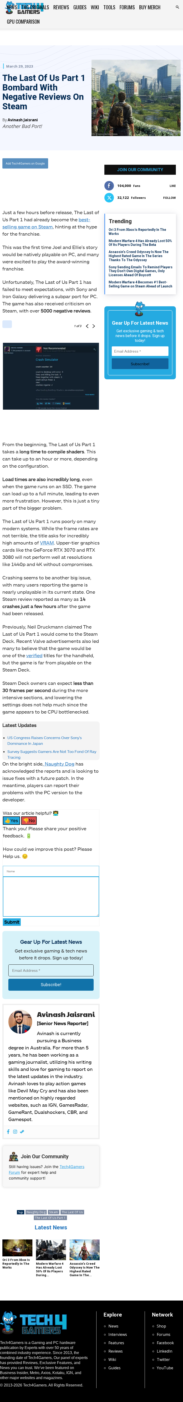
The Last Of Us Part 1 (50, 1218)
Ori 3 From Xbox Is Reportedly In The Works (16, 1263)
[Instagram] (15, 1131)
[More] (77, 183)
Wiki (95, 7)
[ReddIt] (66, 183)
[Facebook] (33, 183)
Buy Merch (149, 7)
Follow (169, 198)
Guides (79, 7)
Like (173, 186)
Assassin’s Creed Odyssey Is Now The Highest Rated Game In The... (85, 1269)
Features (116, 1342)
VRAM (47, 542)
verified (34, 655)
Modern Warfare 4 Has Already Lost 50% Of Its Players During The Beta (140, 243)
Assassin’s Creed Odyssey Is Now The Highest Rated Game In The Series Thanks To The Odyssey (138, 256)
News (12, 7)
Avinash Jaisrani (23, 119)
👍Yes (11, 820)
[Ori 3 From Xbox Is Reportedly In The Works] (17, 1247)
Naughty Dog (59, 764)
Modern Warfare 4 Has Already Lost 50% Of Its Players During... (50, 1269)
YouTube (165, 1367)
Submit (11, 922)
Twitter (163, 1359)
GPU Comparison (23, 21)
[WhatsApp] (55, 183)
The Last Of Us (72, 1212)
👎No (29, 820)
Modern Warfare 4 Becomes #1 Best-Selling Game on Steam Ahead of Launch (140, 284)
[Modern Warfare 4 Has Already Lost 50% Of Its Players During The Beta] (51, 1249)
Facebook (165, 1342)
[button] (177, 7)
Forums (127, 7)
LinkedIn (164, 1351)
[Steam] (22, 1131)
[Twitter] (44, 183)
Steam (53, 1212)
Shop (161, 1326)
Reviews (61, 7)
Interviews (117, 1334)
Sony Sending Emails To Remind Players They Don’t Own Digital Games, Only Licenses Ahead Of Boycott (141, 271)
